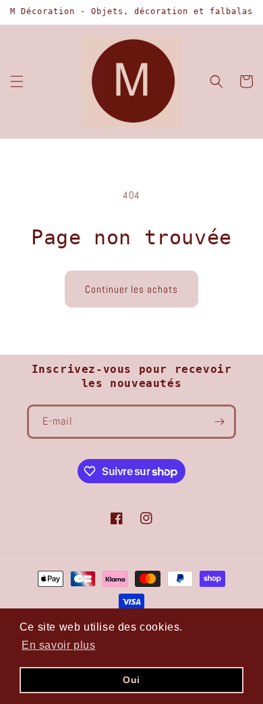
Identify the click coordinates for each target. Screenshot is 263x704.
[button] (17, 81)
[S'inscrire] (219, 421)
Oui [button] (131, 679)
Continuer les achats (131, 289)
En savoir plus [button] (58, 645)
